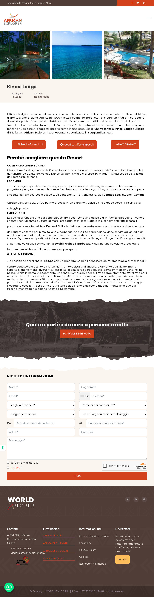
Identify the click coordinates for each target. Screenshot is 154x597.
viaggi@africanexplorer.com (28, 553)
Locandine (85, 543)
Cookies (83, 556)
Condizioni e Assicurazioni (94, 536)
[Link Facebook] (132, 3)
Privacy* (15, 467)
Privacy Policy (87, 550)
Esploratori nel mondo (92, 563)
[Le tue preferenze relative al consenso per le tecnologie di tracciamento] (3, 448)
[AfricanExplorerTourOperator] (128, 499)
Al (80, 423)
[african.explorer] (144, 499)
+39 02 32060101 (21, 548)
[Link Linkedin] (138, 3)
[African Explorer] (12, 18)
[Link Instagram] (144, 3)
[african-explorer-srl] (136, 499)
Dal (9, 423)
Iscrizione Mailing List (23, 462)
